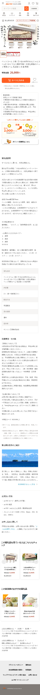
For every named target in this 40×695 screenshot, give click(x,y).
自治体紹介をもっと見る (26, 484)
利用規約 (28, 670)
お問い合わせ (32, 675)
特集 (28, 15)
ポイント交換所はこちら (21, 142)
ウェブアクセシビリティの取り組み (14, 675)
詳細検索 (34, 8)
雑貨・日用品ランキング (9, 643)
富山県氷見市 (9, 20)
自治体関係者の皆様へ (16, 670)
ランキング (12, 15)
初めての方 (36, 15)
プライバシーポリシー (16, 665)
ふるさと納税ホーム (8, 628)
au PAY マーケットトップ (20, 680)
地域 (20, 15)
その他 (19, 628)
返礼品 (4, 15)
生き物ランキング (25, 643)
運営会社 (28, 665)
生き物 (27, 628)
